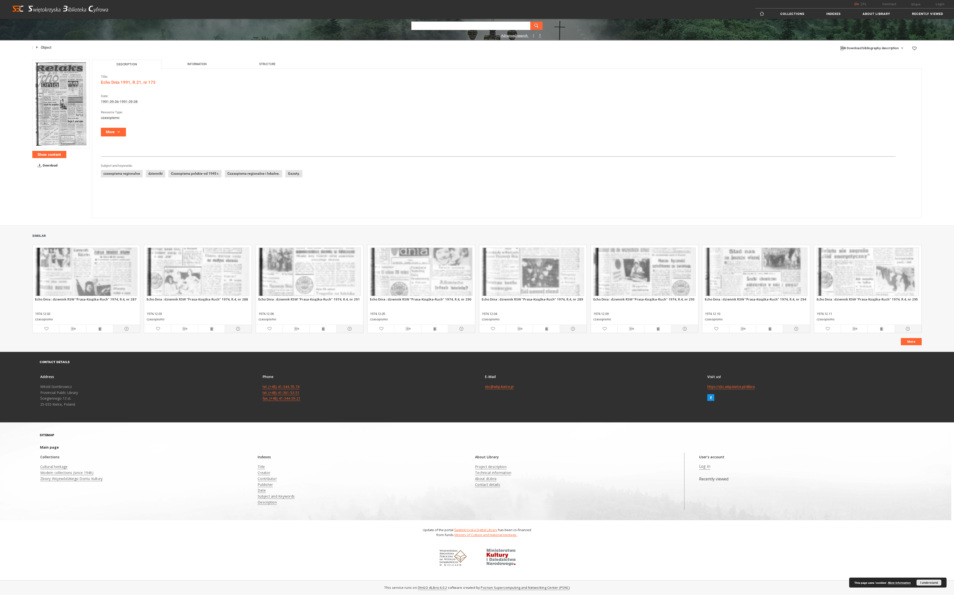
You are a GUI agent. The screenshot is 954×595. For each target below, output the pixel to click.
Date (262, 490)
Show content (49, 154)
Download (50, 165)
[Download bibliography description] (72, 329)
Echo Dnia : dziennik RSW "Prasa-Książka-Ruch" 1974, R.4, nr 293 (644, 299)
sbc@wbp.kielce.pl (499, 386)
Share (916, 4)
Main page (49, 447)
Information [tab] (197, 64)
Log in (705, 466)
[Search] (536, 25)
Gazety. (294, 173)
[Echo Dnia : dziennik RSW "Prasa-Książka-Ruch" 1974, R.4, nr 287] (86, 272)
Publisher (265, 484)
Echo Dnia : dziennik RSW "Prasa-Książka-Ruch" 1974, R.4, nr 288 (197, 299)
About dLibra (485, 478)
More (911, 341)
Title (261, 466)
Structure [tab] (267, 64)
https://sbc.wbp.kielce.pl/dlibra (731, 386)
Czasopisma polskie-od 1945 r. (195, 173)
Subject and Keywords (276, 496)
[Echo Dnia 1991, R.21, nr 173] (61, 104)
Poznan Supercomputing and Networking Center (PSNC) (525, 588)
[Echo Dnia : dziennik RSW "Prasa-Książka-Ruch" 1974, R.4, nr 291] (309, 272)
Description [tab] (127, 64)
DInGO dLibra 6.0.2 (432, 588)
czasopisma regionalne (121, 173)
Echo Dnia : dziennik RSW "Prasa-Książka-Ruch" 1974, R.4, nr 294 (755, 299)
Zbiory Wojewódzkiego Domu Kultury (71, 478)
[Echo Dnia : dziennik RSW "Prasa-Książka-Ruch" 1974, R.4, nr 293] (644, 272)
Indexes (833, 14)
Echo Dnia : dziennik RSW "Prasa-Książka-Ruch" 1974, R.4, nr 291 (309, 299)
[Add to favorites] (914, 48)
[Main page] (762, 13)
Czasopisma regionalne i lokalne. (253, 173)
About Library (876, 14)
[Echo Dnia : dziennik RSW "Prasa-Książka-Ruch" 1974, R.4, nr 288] (198, 272)
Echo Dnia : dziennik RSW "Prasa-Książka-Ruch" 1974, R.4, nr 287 (85, 299)
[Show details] (126, 329)
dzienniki (155, 173)
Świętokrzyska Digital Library (475, 530)
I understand (929, 582)
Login (940, 4)
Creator (264, 472)
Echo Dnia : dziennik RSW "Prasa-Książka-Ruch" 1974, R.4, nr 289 (532, 299)
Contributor (267, 478)
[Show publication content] (99, 329)
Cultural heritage (54, 466)
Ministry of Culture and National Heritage (485, 535)
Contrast (889, 4)
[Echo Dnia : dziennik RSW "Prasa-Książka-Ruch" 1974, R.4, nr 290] (421, 272)
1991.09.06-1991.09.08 (119, 102)
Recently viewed (927, 14)
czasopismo (110, 118)
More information (899, 583)
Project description (491, 466)
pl (865, 4)
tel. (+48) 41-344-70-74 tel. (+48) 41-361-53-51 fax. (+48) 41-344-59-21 (281, 392)
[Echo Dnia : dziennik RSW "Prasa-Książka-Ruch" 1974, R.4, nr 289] (533, 272)
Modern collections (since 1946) (66, 472)
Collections (792, 14)
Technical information (493, 472)
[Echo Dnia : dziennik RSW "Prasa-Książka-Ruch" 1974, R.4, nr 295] (868, 272)
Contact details (487, 484)
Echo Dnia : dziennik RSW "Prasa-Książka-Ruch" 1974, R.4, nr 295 (867, 299)
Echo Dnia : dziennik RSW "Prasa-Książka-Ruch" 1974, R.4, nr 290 (420, 299)
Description (267, 502)
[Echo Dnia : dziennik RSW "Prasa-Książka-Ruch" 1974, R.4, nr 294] (756, 272)
